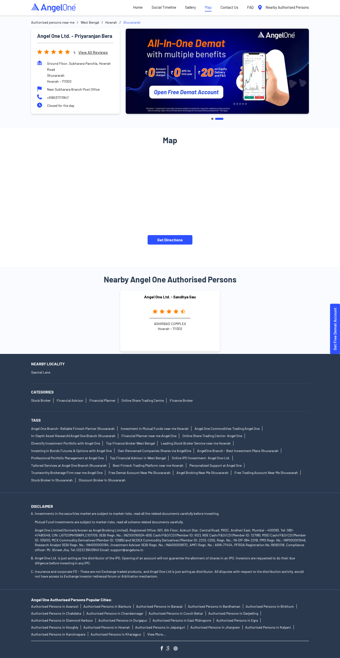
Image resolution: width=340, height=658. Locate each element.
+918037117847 (58, 97)
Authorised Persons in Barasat (159, 606)
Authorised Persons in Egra (237, 620)
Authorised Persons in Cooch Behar (176, 613)
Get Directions (170, 239)
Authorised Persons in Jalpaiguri (160, 627)
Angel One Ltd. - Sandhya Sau (170, 296)
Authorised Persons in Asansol (54, 606)
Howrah (111, 22)
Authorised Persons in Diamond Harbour (62, 620)
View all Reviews (93, 52)
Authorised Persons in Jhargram (215, 627)
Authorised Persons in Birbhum (270, 606)
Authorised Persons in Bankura (107, 606)
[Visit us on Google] (170, 649)
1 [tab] (212, 119)
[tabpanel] (217, 71)
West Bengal (90, 22)
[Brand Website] (176, 649)
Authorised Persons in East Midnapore (182, 620)
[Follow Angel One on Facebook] (163, 649)
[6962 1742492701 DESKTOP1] (335, 329)
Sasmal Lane (40, 372)
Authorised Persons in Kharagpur (116, 634)
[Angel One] (53, 7)
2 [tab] (219, 119)
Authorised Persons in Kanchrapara (58, 634)
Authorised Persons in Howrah (106, 627)
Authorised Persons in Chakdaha (56, 613)
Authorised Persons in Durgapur (122, 620)
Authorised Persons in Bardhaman (214, 606)
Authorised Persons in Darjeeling (233, 613)
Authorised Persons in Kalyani (268, 627)
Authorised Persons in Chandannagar (114, 613)
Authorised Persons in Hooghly (54, 627)
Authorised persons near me (52, 22)
